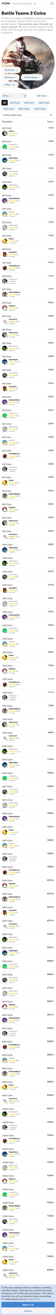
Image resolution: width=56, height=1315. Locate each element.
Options (28, 1310)
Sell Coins (42, 95)
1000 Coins (43, 102)
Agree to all (28, 1304)
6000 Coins (24, 108)
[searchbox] (22, 3)
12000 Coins (40, 108)
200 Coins (15, 102)
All (4, 102)
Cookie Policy (33, 1299)
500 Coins (29, 102)
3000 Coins (8, 108)
